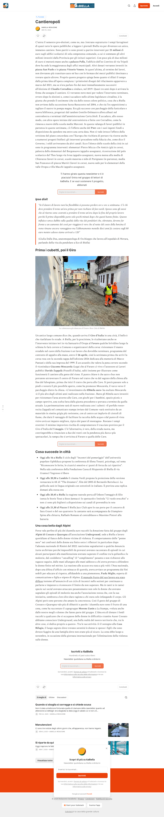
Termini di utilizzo (80, 781)
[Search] (129, 5)
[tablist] (51, 697)
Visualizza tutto (45, 760)
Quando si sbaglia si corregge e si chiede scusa (63, 704)
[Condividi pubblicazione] (134, 5)
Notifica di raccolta (104, 799)
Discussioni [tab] (61, 697)
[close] (107, 748)
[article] (82, 711)
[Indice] (3, 408)
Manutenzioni (43, 724)
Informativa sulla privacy (82, 786)
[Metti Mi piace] (37, 35)
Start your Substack (75, 805)
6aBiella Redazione (49, 27)
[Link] (32, 199)
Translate (41, 17)
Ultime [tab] (51, 697)
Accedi (156, 5)
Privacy (81, 799)
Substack (69, 811)
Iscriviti (144, 5)
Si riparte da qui (44, 742)
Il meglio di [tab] (41, 697)
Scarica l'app (94, 805)
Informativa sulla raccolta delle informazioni (80, 784)
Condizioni (90, 799)
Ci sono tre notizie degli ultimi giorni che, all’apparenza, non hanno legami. (68, 728)
